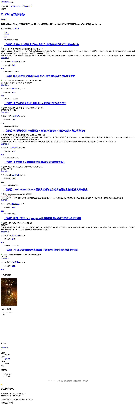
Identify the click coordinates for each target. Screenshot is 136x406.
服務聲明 (85, 381)
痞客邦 (14, 61)
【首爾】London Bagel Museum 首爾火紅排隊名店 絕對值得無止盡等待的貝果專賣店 (46, 189)
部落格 (6, 34)
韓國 (13, 65)
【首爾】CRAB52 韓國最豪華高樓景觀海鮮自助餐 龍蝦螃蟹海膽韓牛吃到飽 (41, 250)
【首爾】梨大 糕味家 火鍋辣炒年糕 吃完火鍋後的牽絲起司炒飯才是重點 (39, 76)
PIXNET (54, 381)
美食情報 (16, 28)
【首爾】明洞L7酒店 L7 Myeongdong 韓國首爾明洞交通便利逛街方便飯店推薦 (42, 218)
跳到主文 (4, 19)
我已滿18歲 (4, 403)
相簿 (5, 32)
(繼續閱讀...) (5, 58)
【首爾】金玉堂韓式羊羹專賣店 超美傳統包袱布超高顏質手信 (34, 162)
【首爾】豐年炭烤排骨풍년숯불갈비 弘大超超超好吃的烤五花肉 (35, 103)
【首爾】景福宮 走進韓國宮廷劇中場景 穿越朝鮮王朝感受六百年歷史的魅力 (41, 44)
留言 (17, 61)
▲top (2, 68)
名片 (5, 37)
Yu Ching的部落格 (13, 14)
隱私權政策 (78, 381)
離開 (10, 403)
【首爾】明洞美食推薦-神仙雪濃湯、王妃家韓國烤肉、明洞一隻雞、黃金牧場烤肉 (44, 130)
